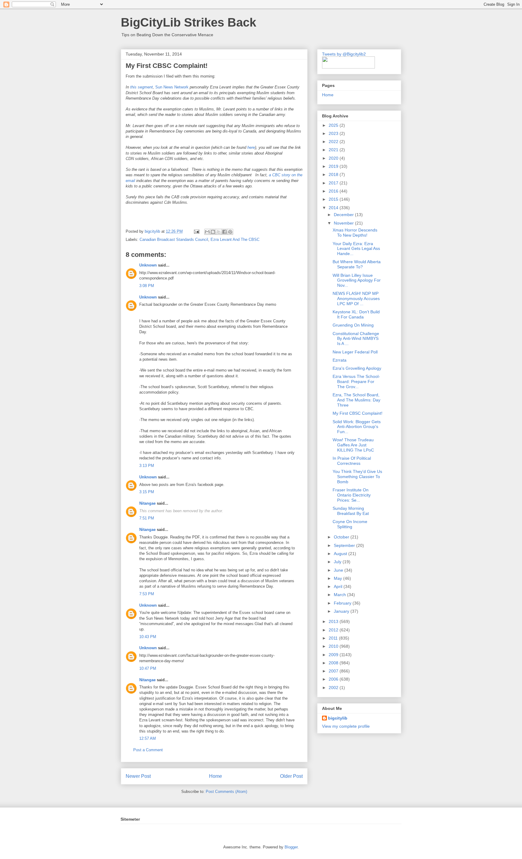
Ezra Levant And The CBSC (235, 239)
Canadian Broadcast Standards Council (174, 239)
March (340, 594)
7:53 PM (146, 594)
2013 (334, 621)
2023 (334, 133)
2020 (334, 158)
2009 (334, 654)
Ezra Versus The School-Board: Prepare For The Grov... (356, 381)
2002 (334, 687)
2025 (334, 125)
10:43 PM (147, 636)
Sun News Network (171, 87)
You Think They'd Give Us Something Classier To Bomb (357, 476)
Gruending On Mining (353, 325)
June (339, 570)
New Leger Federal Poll (355, 352)
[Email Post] (196, 231)
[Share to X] (219, 232)
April (338, 586)
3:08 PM (146, 285)
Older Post (291, 776)
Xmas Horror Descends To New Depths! (355, 233)
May (338, 578)
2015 (334, 199)
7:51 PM (146, 518)
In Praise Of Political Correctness (352, 461)
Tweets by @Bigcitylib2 (344, 54)
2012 (334, 629)
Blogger (291, 847)
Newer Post (138, 776)
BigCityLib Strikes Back (188, 22)
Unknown (148, 265)
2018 (334, 174)
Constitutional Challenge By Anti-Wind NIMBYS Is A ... (356, 338)
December (344, 214)
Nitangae (147, 503)
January (342, 611)
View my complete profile (346, 726)
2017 (334, 182)
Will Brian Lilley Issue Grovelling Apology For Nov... (357, 280)
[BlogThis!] (213, 232)
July (338, 561)
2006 (334, 679)
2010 (334, 646)
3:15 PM (146, 492)
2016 (334, 191)
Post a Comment (148, 750)
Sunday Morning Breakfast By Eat (351, 511)
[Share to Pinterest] (230, 232)
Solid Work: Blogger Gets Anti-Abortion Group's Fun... (357, 426)
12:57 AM (147, 738)
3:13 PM (146, 465)
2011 (334, 638)
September (345, 545)
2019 (334, 166)
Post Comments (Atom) (226, 791)
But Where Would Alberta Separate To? (357, 264)
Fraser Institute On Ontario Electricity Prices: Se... (352, 495)
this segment (141, 87)
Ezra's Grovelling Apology (357, 368)
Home (215, 776)
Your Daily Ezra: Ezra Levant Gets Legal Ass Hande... (356, 248)
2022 (334, 141)
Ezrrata (339, 360)
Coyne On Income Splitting (350, 524)
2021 (334, 149)
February (343, 603)
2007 (334, 671)
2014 (334, 207)
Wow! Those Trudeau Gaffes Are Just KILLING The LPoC (353, 444)
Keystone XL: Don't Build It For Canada (356, 314)
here (251, 147)
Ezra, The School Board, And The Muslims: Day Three (356, 399)
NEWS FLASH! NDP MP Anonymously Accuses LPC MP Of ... (356, 298)
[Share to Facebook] (224, 232)
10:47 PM (147, 668)
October (342, 537)
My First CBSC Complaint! (357, 413)
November (344, 223)
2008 (334, 662)
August (341, 553)
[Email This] (207, 232)
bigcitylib (153, 231)
